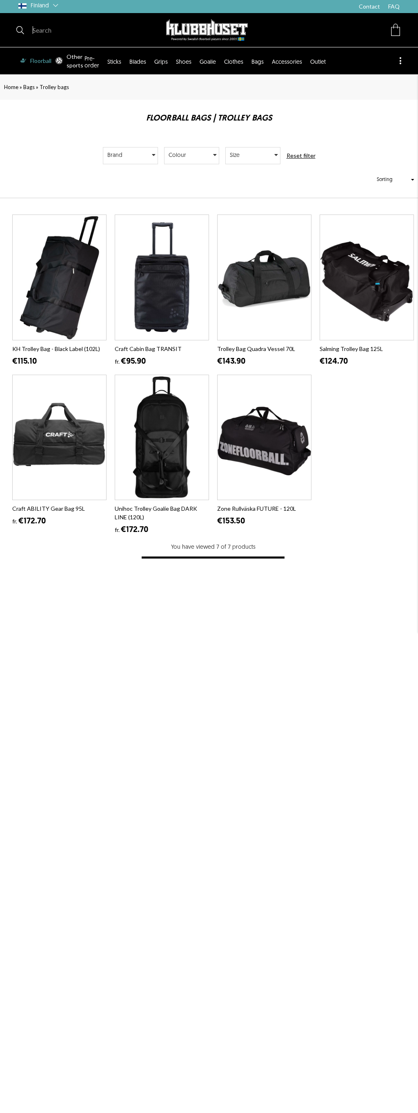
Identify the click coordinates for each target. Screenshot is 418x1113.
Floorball (40, 60)
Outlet (318, 62)
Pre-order (91, 62)
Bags (257, 62)
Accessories (287, 62)
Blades (137, 62)
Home (11, 87)
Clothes (233, 62)
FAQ (394, 6)
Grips (161, 62)
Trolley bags (54, 87)
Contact (369, 6)
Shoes (183, 62)
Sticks (114, 62)
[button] (395, 30)
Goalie (208, 62)
